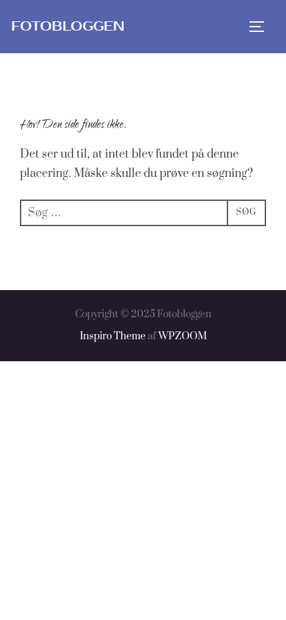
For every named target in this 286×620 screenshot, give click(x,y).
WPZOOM (182, 336)
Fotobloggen (67, 26)
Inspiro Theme (113, 336)
